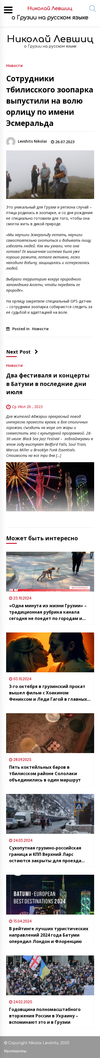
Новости (14, 65)
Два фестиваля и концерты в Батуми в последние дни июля (48, 384)
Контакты (15, 1051)
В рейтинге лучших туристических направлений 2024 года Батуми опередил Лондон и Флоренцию (48, 935)
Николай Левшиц (50, 39)
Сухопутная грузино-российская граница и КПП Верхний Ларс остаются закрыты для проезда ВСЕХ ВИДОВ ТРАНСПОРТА (45, 854)
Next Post (18, 352)
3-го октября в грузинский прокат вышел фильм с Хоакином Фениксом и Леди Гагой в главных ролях (48, 692)
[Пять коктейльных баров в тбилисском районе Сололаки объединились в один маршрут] (50, 733)
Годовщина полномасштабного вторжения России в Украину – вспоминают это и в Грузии (45, 1015)
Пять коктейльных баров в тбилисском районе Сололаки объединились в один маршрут (45, 773)
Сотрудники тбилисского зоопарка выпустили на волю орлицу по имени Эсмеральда (49, 100)
